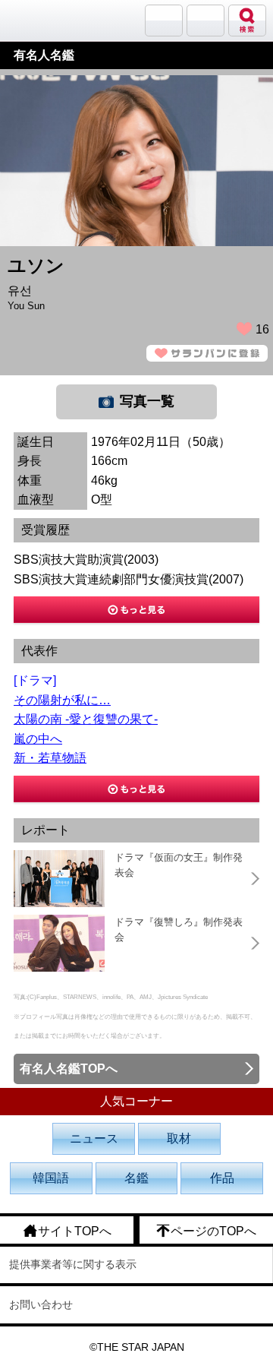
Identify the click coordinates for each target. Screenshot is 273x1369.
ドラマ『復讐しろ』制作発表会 (179, 929)
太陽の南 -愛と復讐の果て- (86, 719)
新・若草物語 (50, 757)
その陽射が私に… (62, 700)
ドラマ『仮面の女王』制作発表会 (179, 865)
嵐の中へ (38, 738)
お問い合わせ (41, 1304)
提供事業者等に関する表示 (72, 1264)
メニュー (205, 20)
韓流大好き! (51, 20)
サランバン (164, 20)
